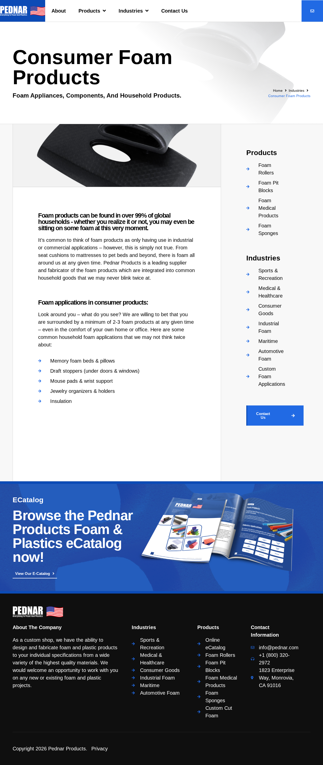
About (58, 11)
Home (278, 91)
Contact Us (174, 11)
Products (89, 11)
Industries (131, 11)
